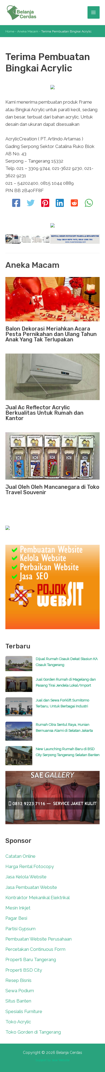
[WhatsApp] (89, 203)
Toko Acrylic (18, 1021)
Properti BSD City (23, 970)
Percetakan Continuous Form (35, 949)
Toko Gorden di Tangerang (33, 1032)
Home (9, 31)
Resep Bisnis (18, 980)
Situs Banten (18, 1001)
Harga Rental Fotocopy (29, 866)
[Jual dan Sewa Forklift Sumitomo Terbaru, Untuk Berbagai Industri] (18, 709)
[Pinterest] (45, 203)
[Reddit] (74, 203)
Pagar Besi (16, 918)
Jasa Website (60, 1060)
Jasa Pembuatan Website (31, 887)
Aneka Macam (27, 31)
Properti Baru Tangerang (30, 959)
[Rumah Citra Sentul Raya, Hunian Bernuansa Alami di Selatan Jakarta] (18, 734)
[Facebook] (16, 203)
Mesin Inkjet (17, 908)
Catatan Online (20, 856)
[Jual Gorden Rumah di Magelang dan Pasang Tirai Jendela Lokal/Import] (18, 687)
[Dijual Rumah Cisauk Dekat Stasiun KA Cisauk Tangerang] (18, 666)
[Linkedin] (60, 203)
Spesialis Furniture (23, 1011)
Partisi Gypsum (20, 928)
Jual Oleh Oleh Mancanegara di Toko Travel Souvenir (52, 490)
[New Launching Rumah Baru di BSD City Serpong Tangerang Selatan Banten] (18, 758)
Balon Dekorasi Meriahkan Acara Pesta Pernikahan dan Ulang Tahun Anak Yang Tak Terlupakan (51, 334)
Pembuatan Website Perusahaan (38, 939)
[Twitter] (31, 203)
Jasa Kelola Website (26, 876)
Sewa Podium (19, 990)
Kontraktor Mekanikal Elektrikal (37, 897)
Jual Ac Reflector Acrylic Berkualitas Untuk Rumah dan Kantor (44, 412)
